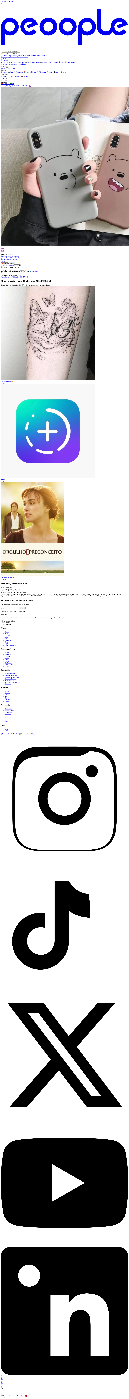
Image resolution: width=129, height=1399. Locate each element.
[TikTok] (64, 990)
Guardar (12, 263)
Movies (5, 55)
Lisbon (7, 661)
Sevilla (7, 658)
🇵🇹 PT (12, 84)
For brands (25, 76)
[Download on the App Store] (10, 734)
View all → (8, 666)
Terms (6, 731)
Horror (7, 698)
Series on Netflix (10, 680)
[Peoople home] (64, 49)
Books (30, 55)
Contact (4, 80)
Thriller (7, 694)
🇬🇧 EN (7, 84)
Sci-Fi (6, 696)
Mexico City (8, 663)
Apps (61, 62)
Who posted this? (8, 587)
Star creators (8, 709)
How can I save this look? (10, 591)
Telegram (11, 265)
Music (25, 55)
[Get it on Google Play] (26, 734)
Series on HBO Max (11, 682)
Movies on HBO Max (11, 675)
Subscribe (22, 608)
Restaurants (17, 55)
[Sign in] (25, 64)
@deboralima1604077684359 (19, 86)
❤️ (4, 263)
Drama (7, 691)
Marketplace (70, 62)
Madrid (7, 652)
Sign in (10, 64)
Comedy (7, 693)
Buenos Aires (9, 664)
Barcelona (8, 654)
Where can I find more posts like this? (14, 592)
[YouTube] (64, 1246)
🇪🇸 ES (3, 84)
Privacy (7, 729)
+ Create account (17, 64)
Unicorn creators (9, 710)
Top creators (5, 76)
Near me (63, 72)
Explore (6, 86)
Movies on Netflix (10, 673)
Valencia (7, 656)
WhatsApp (4, 265)
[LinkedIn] (64, 1374)
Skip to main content (7, 1)
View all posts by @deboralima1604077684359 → (16, 277)
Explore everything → (11, 645)
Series (10, 55)
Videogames (37, 55)
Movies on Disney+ (10, 679)
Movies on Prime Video (12, 677)
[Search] (23, 64)
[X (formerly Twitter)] (64, 1118)
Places (45, 55)
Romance (7, 699)
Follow (3, 261)
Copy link (17, 265)
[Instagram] (64, 862)
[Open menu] (1, 3)
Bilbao (6, 659)
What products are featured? (11, 589)
